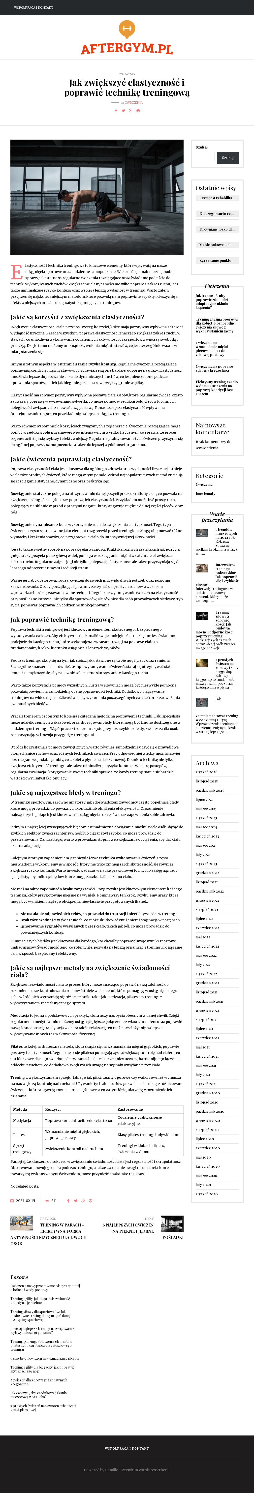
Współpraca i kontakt (33, 7)
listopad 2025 (207, 781)
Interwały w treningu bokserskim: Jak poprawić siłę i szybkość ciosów (217, 575)
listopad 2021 (207, 992)
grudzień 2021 (207, 983)
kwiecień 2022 (207, 946)
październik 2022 (210, 891)
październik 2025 (210, 790)
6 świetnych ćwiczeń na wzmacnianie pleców (44, 1358)
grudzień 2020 (208, 1093)
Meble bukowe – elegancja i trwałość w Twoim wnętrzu (219, 244)
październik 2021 (209, 1001)
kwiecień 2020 (208, 1166)
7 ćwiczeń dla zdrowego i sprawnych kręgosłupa (38, 1382)
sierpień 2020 (207, 1129)
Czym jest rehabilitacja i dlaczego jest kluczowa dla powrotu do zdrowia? (219, 198)
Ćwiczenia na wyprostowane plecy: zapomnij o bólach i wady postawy (45, 1288)
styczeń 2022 (206, 973)
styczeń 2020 (207, 1194)
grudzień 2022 (207, 872)
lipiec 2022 (204, 918)
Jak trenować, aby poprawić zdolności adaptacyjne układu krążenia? (212, 301)
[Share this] (116, 110)
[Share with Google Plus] (130, 110)
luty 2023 (203, 854)
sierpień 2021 (207, 1019)
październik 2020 (210, 1111)
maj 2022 (203, 937)
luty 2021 (203, 1074)
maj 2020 (203, 1157)
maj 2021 (203, 1047)
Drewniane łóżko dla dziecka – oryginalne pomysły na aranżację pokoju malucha (219, 229)
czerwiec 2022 (207, 928)
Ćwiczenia (134, 102)
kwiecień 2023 (207, 836)
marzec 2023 (206, 845)
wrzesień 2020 (208, 1120)
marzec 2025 (206, 808)
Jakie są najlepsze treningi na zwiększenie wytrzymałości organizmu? (42, 1330)
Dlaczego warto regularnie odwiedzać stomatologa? (219, 213)
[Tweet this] (123, 110)
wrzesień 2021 (207, 1010)
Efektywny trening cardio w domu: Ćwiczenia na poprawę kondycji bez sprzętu (217, 388)
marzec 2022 (206, 955)
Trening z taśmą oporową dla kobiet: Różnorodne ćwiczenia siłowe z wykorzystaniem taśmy (217, 325)
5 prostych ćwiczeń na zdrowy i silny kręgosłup (227, 665)
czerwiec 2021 (207, 1038)
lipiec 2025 (204, 799)
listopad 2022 (207, 882)
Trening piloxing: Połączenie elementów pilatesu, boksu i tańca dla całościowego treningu (41, 1345)
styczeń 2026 (207, 772)
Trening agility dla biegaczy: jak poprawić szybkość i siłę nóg (42, 1369)
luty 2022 (203, 964)
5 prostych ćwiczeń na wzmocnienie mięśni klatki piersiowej (43, 1407)
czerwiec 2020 (208, 1148)
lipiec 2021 (204, 1028)
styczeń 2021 (206, 1083)
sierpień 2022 (207, 909)
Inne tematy (205, 493)
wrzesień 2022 (207, 900)
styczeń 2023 (206, 863)
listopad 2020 (207, 1102)
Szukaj (202, 147)
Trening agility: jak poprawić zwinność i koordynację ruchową (40, 1300)
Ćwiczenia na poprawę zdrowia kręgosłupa (214, 368)
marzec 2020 (206, 1175)
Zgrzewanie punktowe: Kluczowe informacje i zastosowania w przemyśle (219, 260)
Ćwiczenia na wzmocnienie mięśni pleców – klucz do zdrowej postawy (212, 348)
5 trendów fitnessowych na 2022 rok (226, 533)
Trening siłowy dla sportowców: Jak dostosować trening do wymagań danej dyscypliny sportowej (40, 1315)
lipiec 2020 (205, 1138)
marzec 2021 (206, 1065)
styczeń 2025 (206, 817)
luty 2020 (203, 1184)
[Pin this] (138, 110)
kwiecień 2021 (207, 1056)
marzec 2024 (206, 827)
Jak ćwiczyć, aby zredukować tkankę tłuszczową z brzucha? (39, 1395)
